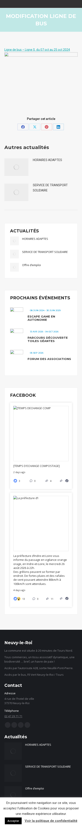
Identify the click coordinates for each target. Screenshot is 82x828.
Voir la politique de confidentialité (51, 821)
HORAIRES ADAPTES (47, 160)
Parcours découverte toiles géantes (48, 339)
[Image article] (16, 167)
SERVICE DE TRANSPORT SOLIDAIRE (50, 187)
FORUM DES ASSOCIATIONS (49, 359)
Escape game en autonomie (41, 318)
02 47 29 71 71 (13, 716)
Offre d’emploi (31, 265)
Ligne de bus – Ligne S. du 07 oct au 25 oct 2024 (37, 49)
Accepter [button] (13, 821)
